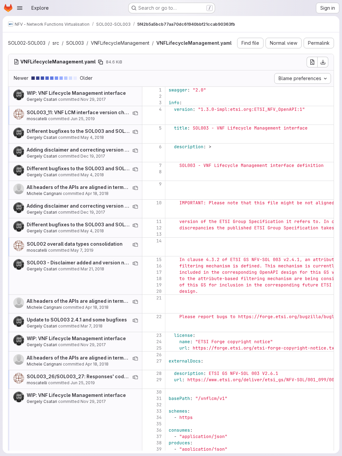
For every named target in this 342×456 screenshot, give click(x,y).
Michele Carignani (44, 193)
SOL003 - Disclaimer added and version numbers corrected (97, 262)
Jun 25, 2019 (82, 118)
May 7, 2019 (82, 250)
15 (159, 259)
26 (159, 355)
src (55, 43)
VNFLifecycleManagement (120, 43)
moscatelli (37, 118)
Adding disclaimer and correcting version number (85, 150)
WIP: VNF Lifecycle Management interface (76, 93)
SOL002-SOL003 (26, 43)
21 (159, 298)
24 (159, 342)
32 (159, 405)
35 (159, 424)
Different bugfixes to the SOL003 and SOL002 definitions (94, 131)
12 (159, 228)
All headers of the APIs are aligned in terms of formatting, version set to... (111, 187)
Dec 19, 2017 (92, 156)
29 (159, 380)
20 (159, 291)
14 (159, 241)
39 (159, 449)
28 (159, 373)
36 (159, 430)
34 (159, 417)
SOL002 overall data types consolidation (75, 244)
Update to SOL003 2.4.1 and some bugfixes (77, 319)
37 (159, 436)
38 (159, 443)
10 (159, 203)
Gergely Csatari (42, 99)
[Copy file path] (101, 62)
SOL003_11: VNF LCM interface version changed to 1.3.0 (92, 112)
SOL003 (75, 43)
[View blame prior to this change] (135, 113)
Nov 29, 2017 (93, 99)
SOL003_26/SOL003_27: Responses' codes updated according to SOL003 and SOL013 (129, 376)
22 (159, 316)
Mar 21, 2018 (92, 268)
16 (159, 266)
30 (159, 392)
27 (159, 361)
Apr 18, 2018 (97, 193)
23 (159, 335)
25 (159, 348)
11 (159, 221)
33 (159, 411)
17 (159, 272)
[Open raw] (312, 62)
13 (159, 234)
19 (159, 285)
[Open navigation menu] (19, 8)
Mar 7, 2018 (91, 325)
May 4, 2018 (92, 137)
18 (159, 278)
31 (159, 398)
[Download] (323, 62)
